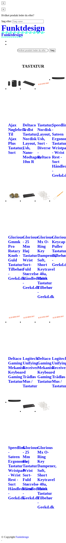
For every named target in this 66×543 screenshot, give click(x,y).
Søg (52, 50)
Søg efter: (6, 21)
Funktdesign (22, 537)
